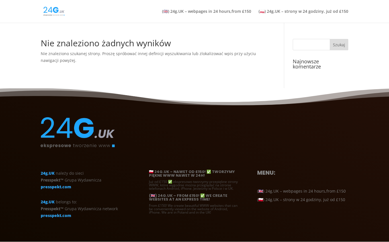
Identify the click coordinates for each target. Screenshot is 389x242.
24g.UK (48, 173)
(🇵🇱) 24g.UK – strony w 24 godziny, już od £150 (303, 11)
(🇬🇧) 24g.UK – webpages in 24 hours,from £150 (206, 11)
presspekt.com (56, 186)
